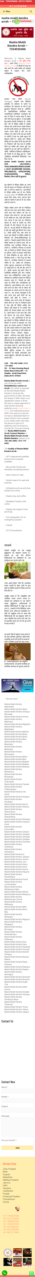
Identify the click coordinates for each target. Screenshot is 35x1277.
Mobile (4, 1097)
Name (4, 1087)
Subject (4, 1106)
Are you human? (8, 1140)
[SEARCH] (31, 11)
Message (5, 1116)
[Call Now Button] (4, 1273)
